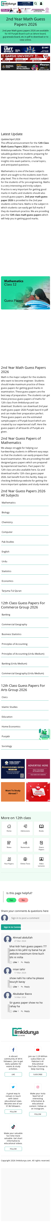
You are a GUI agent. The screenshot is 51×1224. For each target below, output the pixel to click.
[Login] (41, 3)
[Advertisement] (25, 99)
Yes (11, 900)
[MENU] (48, 3)
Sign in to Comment (12, 927)
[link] (26, 4)
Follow (13, 1111)
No (23, 900)
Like (13, 1074)
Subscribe (37, 1074)
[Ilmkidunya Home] (8, 3)
